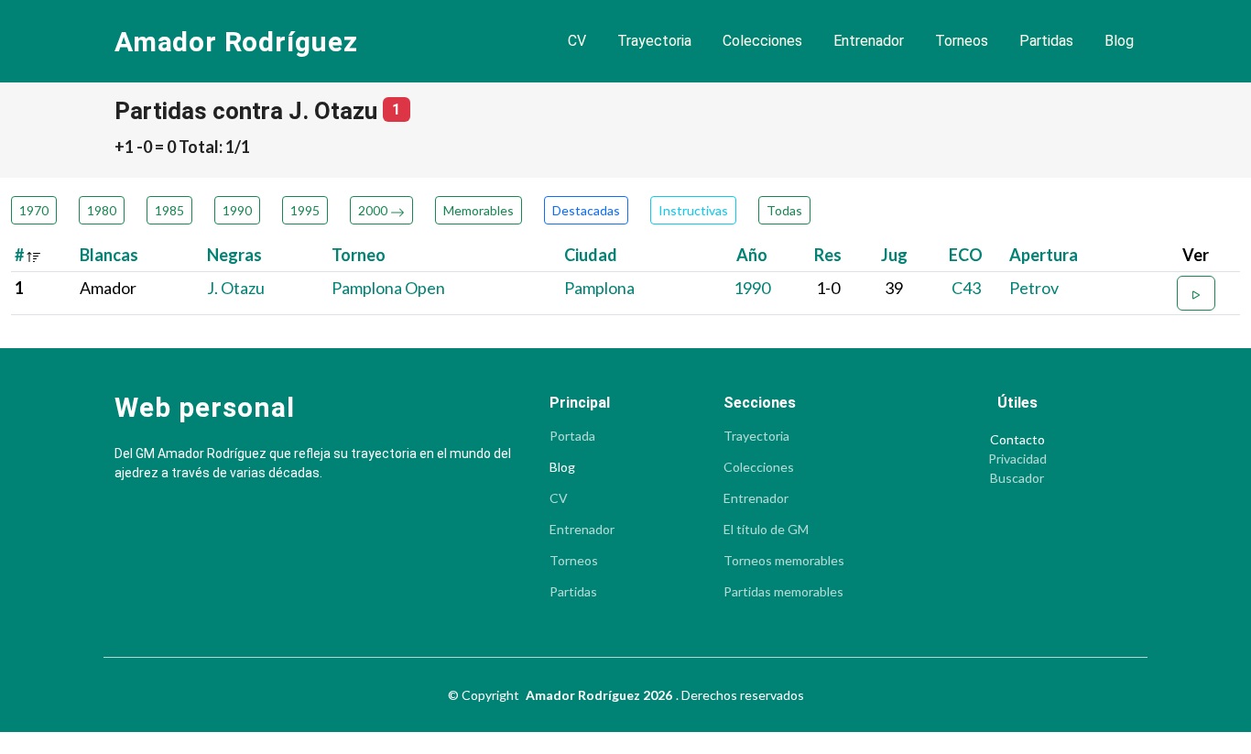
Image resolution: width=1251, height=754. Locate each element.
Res (828, 255)
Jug (894, 255)
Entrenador (868, 40)
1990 (237, 210)
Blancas (109, 255)
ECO (966, 255)
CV (577, 40)
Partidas (1046, 40)
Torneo (359, 255)
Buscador (1017, 478)
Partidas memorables (783, 591)
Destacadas (586, 210)
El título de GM (766, 529)
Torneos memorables (783, 560)
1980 (101, 210)
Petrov (1034, 288)
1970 (34, 210)
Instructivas (693, 210)
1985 (169, 210)
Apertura (1043, 255)
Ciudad (590, 255)
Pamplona (599, 288)
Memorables (478, 210)
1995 (305, 210)
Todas (784, 210)
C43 (966, 288)
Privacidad (1017, 459)
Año (751, 255)
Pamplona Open (388, 288)
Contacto (1017, 439)
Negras (234, 255)
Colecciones (762, 40)
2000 (374, 210)
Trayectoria (654, 40)
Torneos (961, 40)
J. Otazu (236, 288)
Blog (1119, 40)
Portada (572, 436)
